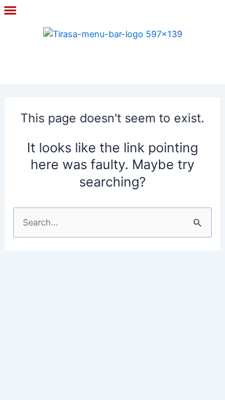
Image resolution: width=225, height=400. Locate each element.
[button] (10, 10)
